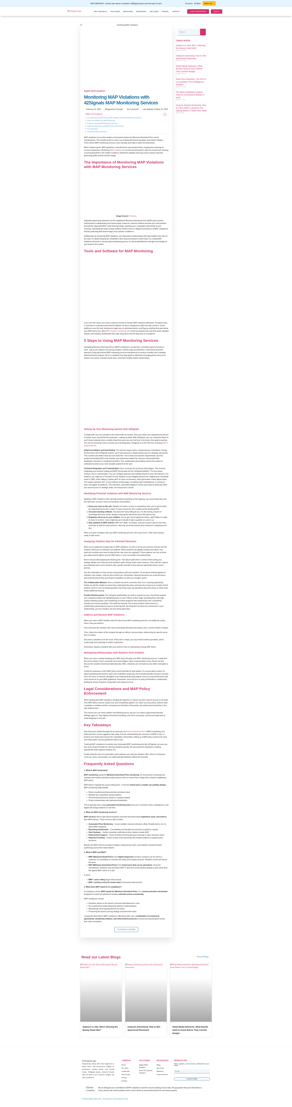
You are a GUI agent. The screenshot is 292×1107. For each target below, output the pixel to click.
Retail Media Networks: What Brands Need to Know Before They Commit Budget (189, 69)
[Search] (203, 32)
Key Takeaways (92, 129)
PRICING (165, 11)
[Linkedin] (201, 1098)
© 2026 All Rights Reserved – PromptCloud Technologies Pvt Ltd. (104, 1099)
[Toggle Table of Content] (163, 114)
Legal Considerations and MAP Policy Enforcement (105, 126)
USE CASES (154, 11)
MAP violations (116, 150)
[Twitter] (205, 1098)
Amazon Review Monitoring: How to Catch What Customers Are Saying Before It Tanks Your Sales (191, 108)
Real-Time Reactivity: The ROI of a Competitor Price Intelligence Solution (191, 82)
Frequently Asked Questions (97, 132)
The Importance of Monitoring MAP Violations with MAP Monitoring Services (114, 118)
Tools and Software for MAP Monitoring (101, 120)
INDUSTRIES (128, 11)
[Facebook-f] (197, 1098)
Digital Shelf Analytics (94, 91)
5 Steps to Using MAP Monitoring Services (102, 123)
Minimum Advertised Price (135, 731)
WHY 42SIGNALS (100, 11)
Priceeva (132, 216)
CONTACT (176, 11)
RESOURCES (141, 11)
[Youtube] (209, 1098)
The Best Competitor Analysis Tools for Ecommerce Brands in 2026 (190, 95)
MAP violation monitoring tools (118, 331)
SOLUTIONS (115, 11)
